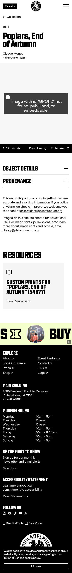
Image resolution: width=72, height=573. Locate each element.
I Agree (36, 566)
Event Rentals (47, 358)
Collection (14, 17)
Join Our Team (13, 363)
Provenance (17, 181)
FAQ (41, 368)
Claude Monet (13, 53)
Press (7, 368)
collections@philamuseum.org (41, 211)
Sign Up (8, 468)
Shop (6, 372)
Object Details (20, 168)
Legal (41, 372)
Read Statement (14, 496)
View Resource (16, 301)
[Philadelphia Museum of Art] (36, 6)
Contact (43, 363)
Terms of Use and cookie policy (22, 557)
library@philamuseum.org (21, 230)
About (7, 358)
